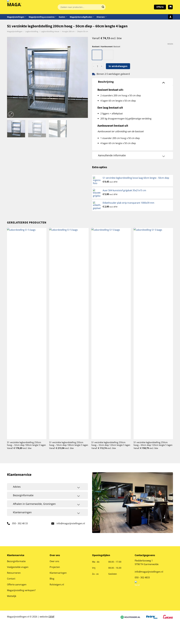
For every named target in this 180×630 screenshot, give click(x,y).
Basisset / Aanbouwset (102, 46)
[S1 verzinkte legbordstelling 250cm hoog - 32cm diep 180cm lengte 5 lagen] (26, 333)
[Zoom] (11, 114)
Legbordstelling (31, 31)
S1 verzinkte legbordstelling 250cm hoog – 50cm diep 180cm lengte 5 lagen (68, 443)
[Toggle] (163, 82)
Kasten (62, 17)
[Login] (170, 17)
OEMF (51, 616)
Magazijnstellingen (15, 17)
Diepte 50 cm (82, 31)
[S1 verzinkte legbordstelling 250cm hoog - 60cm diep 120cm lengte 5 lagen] (153, 333)
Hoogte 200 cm (68, 31)
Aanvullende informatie (112, 155)
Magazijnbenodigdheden (81, 17)
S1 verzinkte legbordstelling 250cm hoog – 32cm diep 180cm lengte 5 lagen (26, 443)
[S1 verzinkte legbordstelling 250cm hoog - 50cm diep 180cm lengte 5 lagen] (69, 333)
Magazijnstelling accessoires (41, 17)
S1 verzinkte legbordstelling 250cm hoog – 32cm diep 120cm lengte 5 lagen (110, 443)
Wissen (170, 44)
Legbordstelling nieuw (50, 31)
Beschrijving (106, 81)
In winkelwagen (118, 66)
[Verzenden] (103, 7)
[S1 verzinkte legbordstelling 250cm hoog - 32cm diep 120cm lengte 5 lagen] (111, 333)
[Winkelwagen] (170, 7)
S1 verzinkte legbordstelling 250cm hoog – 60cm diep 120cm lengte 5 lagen (153, 443)
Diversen (101, 17)
